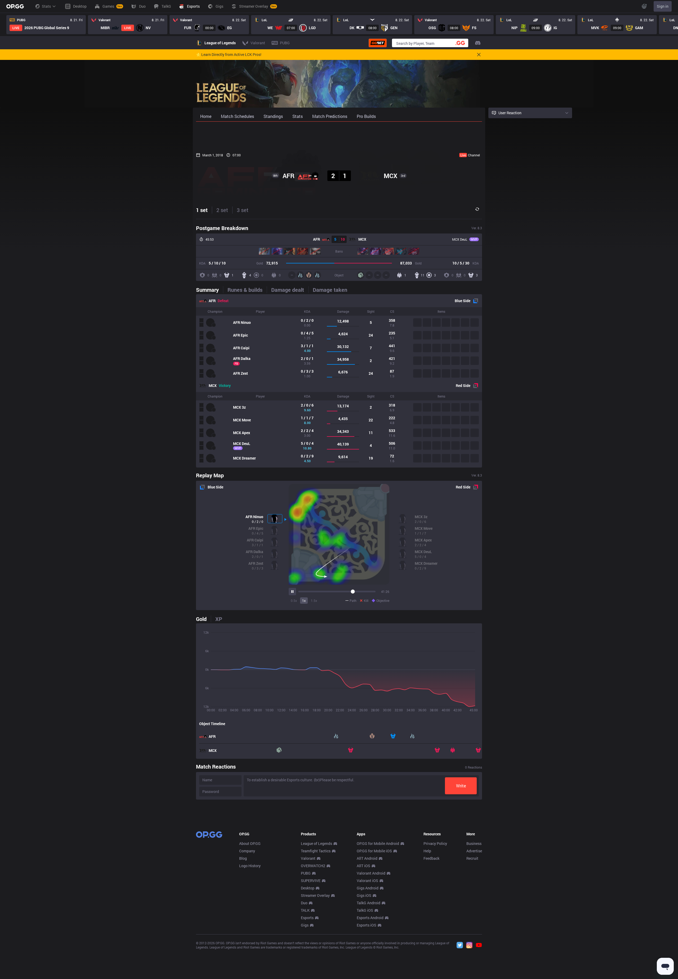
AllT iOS (363, 865)
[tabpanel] (339, 380)
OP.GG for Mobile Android (378, 843)
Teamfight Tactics (316, 850)
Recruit (472, 858)
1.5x (314, 600)
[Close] (479, 54)
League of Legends (316, 843)
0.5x (294, 600)
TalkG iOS (365, 910)
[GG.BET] (378, 43)
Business (473, 843)
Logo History (250, 865)
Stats (46, 6)
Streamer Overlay (315, 895)
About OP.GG (250, 843)
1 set (202, 209)
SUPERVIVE (310, 880)
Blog (243, 858)
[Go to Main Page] (15, 6)
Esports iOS (366, 925)
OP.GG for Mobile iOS (374, 850)
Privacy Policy (435, 843)
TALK (305, 910)
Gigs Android (367, 887)
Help (427, 850)
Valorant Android (371, 873)
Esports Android (370, 917)
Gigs (305, 925)
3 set (242, 209)
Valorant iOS (367, 880)
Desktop (307, 887)
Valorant (308, 858)
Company (247, 850)
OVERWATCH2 (313, 865)
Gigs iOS (364, 895)
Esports (307, 917)
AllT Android (367, 858)
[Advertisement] (339, 136)
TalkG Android (368, 902)
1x (304, 600)
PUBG (306, 873)
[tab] (209, 289)
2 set (222, 209)
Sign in (662, 6)
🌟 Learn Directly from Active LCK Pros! (228, 54)
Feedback (431, 858)
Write (461, 785)
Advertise (474, 850)
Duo (304, 902)
